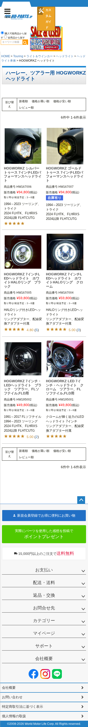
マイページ (44, 633)
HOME (5, 56)
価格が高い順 (40, 101)
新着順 (23, 101)
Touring (18, 56)
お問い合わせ (12, 697)
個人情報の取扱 (14, 716)
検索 (25, 42)
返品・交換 (44, 595)
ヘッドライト (65, 56)
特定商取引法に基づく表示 (22, 706)
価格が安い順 (62, 101)
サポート (44, 645)
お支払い (44, 570)
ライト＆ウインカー (39, 56)
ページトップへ (81, 500)
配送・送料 (44, 582)
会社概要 (44, 658)
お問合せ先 (44, 608)
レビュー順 (26, 107)
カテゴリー (44, 620)
